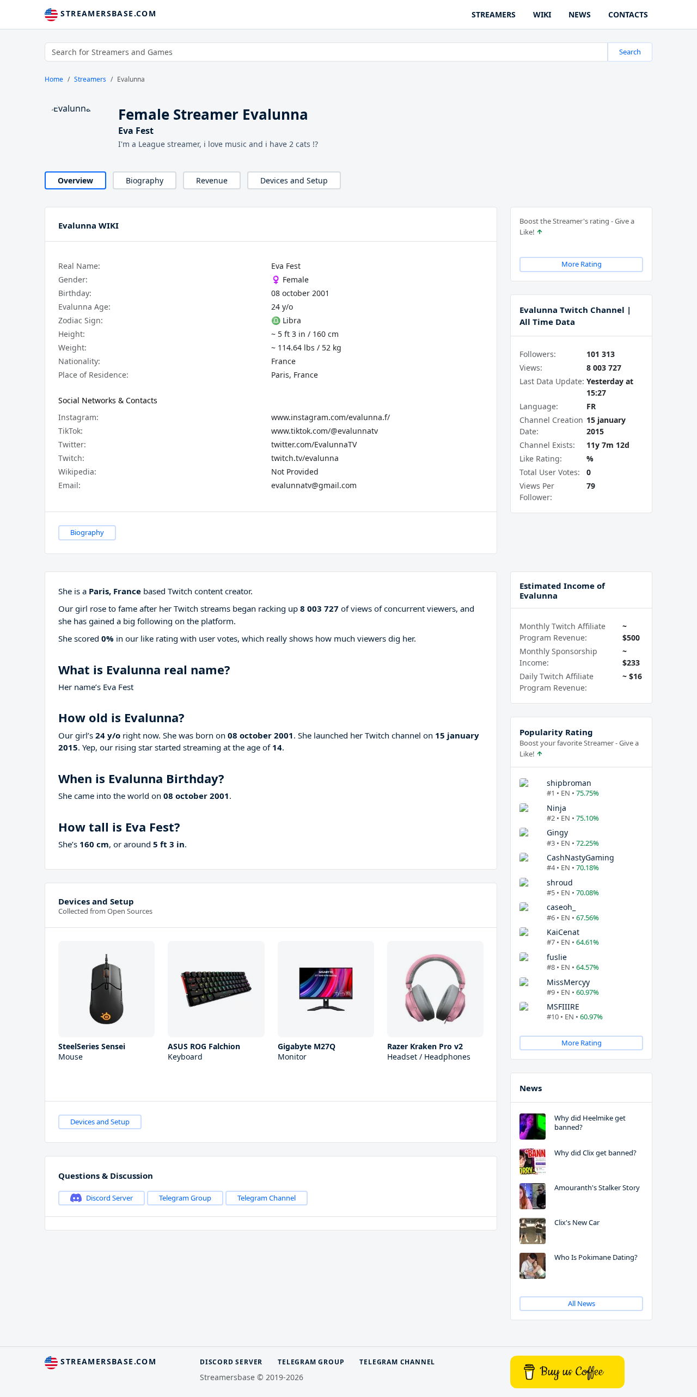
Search (630, 52)
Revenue (212, 180)
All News (581, 1303)
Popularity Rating (556, 732)
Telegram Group (185, 1198)
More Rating (581, 264)
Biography (144, 180)
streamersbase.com (107, 13)
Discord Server (109, 1198)
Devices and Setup (294, 180)
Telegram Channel (266, 1198)
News (530, 1087)
